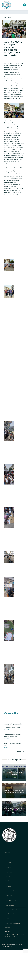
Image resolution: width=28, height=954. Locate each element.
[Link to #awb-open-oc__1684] (24, 4)
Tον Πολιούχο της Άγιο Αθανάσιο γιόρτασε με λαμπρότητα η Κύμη (14, 791)
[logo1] (6, 1)
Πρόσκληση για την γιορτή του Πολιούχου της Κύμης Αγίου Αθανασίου (13, 772)
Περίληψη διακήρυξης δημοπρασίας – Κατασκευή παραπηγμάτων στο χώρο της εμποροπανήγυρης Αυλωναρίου (13, 725)
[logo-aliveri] (9, 828)
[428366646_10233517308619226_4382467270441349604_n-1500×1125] (14, 21)
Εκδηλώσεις (14, 812)
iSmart (13, 944)
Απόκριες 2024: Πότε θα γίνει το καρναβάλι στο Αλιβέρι (14, 809)
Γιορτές (14, 777)
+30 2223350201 (9, 931)
